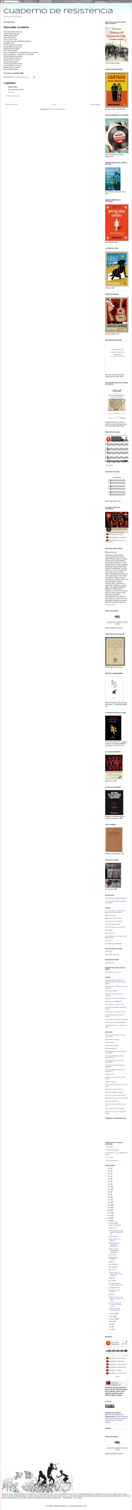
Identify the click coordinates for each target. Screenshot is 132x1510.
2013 (109, 1197)
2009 (109, 1207)
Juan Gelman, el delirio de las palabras (116, 1019)
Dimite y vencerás (110, 915)
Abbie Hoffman (112, 1267)
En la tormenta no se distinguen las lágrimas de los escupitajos (115, 911)
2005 (109, 1218)
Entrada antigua (95, 104)
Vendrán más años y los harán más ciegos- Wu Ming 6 (115, 1298)
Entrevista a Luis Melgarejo (113, 1001)
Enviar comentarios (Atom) (57, 109)
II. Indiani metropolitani (112, 1150)
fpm (67, 1506)
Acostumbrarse (109, 1042)
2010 (109, 1205)
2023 (109, 1173)
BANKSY (111, 1294)
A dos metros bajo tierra (112, 1039)
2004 (109, 1221)
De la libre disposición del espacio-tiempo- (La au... (115, 1304)
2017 (109, 1186)
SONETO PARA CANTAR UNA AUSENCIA (113, 1250)
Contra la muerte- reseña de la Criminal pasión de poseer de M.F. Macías (115, 981)
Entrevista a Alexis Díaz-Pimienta (115, 998)
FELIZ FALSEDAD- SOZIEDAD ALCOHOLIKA (114, 1244)
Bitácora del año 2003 (111, 1045)
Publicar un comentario (13, 96)
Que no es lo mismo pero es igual (115, 1095)
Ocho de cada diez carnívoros (114, 1089)
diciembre (112, 1223)
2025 (109, 1168)
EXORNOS (111, 1278)
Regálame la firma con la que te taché (116, 1098)
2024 (109, 1171)
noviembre (112, 1313)
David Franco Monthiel (114, 1414)
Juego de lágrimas (110, 1082)
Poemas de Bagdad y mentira (114, 1092)
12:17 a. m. (11, 92)
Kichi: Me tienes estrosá (112, 924)
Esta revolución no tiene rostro (114, 1004)
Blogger (84, 1506)
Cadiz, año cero (110, 933)
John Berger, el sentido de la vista (115, 1012)
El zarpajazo (109, 930)
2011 (109, 1202)
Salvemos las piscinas (112, 1101)
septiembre (112, 1319)
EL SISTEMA (112, 1255)
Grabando (111, 1262)
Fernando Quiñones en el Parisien (115, 927)
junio (110, 1327)
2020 (109, 1179)
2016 (109, 1189)
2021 (109, 1176)
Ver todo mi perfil (110, 604)
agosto (111, 1321)
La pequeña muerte (114, 1287)
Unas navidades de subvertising (114, 1108)
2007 (109, 1213)
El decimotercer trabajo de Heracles (116, 898)
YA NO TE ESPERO (114, 1225)
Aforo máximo (112, 1236)
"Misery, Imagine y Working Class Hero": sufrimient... (115, 1273)
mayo (111, 1329)
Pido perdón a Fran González (114, 918)
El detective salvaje (111, 991)
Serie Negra (108, 951)
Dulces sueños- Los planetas (114, 1239)
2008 (109, 1210)
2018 (109, 1184)
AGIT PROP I (112, 1281)
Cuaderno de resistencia (58, 11)
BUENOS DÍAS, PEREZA (113, 1258)
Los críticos (108, 940)
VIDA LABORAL (113, 1264)
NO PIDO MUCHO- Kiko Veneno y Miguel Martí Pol (115, 1232)
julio (110, 1324)
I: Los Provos (109, 1147)
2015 (109, 1192)
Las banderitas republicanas (113, 943)
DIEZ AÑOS (112, 1269)
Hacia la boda (109, 1074)
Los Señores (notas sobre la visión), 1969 (115, 1284)
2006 (109, 1215)
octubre (111, 1316)
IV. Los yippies (109, 1157)
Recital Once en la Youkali (113, 972)
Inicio (54, 104)
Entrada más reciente (11, 104)
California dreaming (111, 1048)
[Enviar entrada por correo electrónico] (33, 77)
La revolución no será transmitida (115, 1022)
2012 (109, 1200)
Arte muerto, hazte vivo (112, 954)
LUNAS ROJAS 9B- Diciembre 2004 (114, 1309)
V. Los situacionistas (111, 1160)
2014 (109, 1194)
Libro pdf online (109, 962)
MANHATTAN (112, 1228)
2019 (109, 1181)
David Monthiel (112, 552)
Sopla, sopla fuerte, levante (113, 921)
